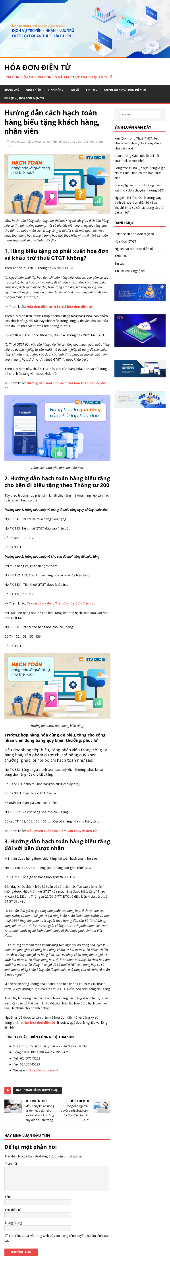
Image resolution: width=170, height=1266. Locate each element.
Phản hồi (10, 1163)
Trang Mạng (13, 1222)
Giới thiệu (33, 90)
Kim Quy (120, 138)
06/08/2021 (18, 141)
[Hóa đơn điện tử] (85, 56)
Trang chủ (11, 90)
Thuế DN (121, 256)
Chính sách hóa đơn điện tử (125, 90)
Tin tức (91, 90)
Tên (7, 1197)
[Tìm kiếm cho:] (140, 114)
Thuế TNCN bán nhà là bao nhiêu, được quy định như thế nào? (137, 143)
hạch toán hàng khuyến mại (37, 1090)
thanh (118, 155)
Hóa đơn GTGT (125, 241)
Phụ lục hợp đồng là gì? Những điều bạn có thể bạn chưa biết (139, 173)
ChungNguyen (41, 141)
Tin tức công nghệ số (129, 271)
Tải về (74, 90)
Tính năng (56, 90)
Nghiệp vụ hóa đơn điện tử (24, 98)
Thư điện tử (12, 1210)
